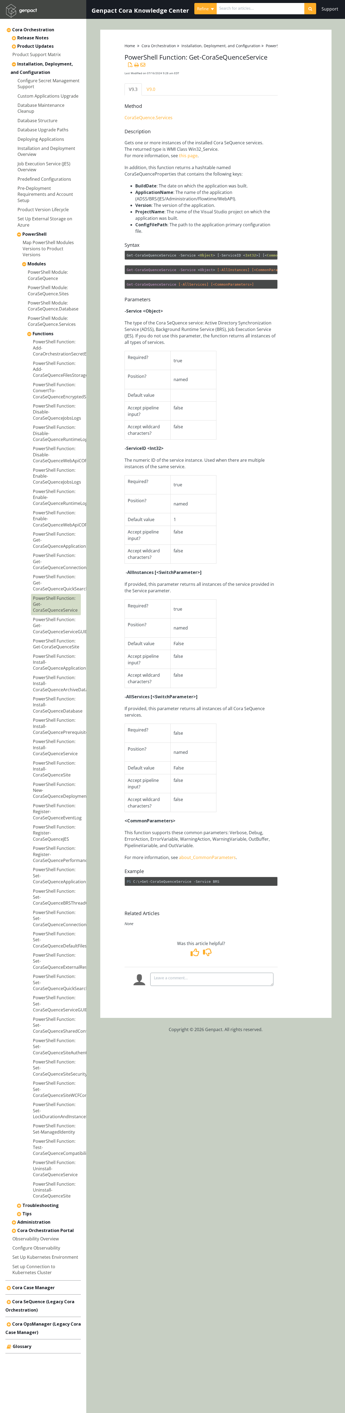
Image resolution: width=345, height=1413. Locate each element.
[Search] (310, 8)
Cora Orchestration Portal (45, 1230)
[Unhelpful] (207, 954)
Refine (203, 8)
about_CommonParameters (207, 857)
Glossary (22, 1346)
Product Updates (35, 46)
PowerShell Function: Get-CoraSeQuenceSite (56, 644)
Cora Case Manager (33, 1288)
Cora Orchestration (33, 30)
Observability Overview (35, 1239)
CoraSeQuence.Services (148, 118)
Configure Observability (36, 1248)
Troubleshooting (40, 1205)
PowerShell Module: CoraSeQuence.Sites (48, 290)
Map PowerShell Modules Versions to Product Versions (48, 249)
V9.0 (151, 89)
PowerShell (34, 234)
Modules (36, 264)
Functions (43, 334)
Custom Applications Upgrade (48, 96)
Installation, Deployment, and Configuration (220, 45)
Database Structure (37, 121)
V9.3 (133, 89)
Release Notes (33, 38)
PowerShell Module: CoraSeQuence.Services (52, 321)
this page (188, 156)
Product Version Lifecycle (43, 210)
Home (130, 45)
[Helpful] (195, 954)
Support (330, 9)
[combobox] (260, 8)
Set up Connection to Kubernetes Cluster (33, 1269)
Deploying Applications (41, 139)
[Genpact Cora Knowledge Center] (21, 7)
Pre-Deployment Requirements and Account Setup (45, 194)
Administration (33, 1222)
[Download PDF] (130, 64)
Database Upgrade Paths (43, 130)
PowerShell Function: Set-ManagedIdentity (54, 1129)
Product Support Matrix (36, 54)
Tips (27, 1214)
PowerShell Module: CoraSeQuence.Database (53, 306)
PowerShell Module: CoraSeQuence (48, 275)
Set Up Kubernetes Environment (45, 1257)
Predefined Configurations (44, 179)
